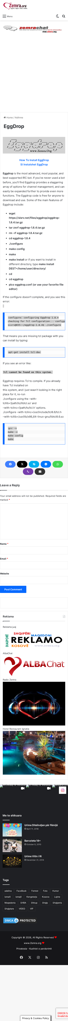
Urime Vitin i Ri (33, 856)
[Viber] (28, 471)
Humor (55, 891)
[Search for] (63, 16)
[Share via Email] (40, 471)
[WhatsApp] (57, 464)
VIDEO (22, 908)
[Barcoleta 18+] (12, 845)
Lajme (57, 896)
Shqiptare (9, 908)
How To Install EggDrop (34, 160)
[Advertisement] (34, 76)
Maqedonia (10, 902)
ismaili (8, 896)
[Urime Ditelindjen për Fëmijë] (12, 830)
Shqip (45, 902)
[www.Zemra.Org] (17, 6)
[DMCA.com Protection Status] (20, 923)
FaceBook (22, 891)
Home (9, 117)
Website (4, 573)
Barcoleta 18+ (32, 840)
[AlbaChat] (34, 28)
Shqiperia (57, 902)
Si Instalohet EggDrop (34, 164)
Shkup (34, 902)
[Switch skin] (57, 16)
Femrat (34, 891)
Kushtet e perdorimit (40, 948)
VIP (31, 908)
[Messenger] (46, 464)
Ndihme (19, 117)
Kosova (45, 896)
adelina (8, 891)
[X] (22, 464)
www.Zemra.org (32, 943)
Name (4, 543)
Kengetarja (32, 896)
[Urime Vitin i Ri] (12, 861)
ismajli (19, 896)
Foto (45, 891)
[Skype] (34, 464)
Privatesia (21, 948)
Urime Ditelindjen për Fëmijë (41, 825)
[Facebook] (10, 464)
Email (4, 558)
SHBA (23, 902)
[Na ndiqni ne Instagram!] (63, 790)
